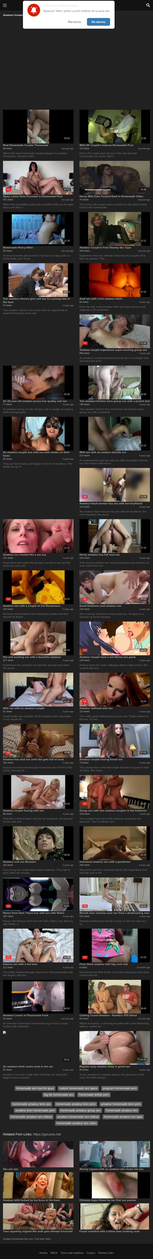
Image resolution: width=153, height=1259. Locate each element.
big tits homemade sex (59, 1094)
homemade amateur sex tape (123, 1116)
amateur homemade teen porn (121, 1104)
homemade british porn (94, 1094)
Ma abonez (98, 21)
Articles (43, 1253)
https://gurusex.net (47, 1134)
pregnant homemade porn (120, 1088)
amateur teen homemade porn (35, 1110)
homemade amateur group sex (80, 1110)
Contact (91, 1253)
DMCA (54, 1253)
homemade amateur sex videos (31, 1116)
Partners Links (106, 1253)
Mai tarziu (74, 21)
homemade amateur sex (122, 1110)
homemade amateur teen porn (76, 1104)
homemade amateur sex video (76, 1123)
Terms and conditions (72, 1253)
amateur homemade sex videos (78, 1116)
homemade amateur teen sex (31, 1104)
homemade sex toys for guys (35, 1088)
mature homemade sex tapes (78, 1088)
